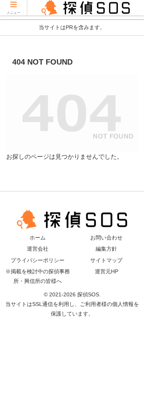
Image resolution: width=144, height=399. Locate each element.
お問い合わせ (106, 237)
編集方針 (106, 249)
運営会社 (37, 249)
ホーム (38, 237)
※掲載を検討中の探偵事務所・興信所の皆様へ (37, 276)
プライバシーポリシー (38, 260)
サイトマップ (106, 260)
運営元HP (106, 271)
